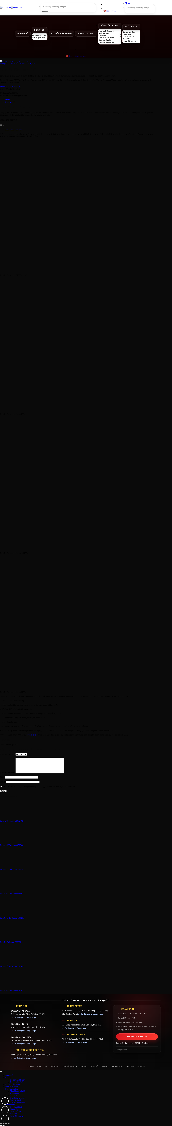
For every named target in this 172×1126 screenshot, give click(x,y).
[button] (127, 3)
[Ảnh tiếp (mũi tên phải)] (4, 1125)
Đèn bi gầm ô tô (38, 38)
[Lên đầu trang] (1, 1071)
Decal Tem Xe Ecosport (13, 130)
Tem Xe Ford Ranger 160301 (12, 869)
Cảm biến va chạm (17, 1098)
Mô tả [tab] (7, 100)
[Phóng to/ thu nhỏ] (1, 1123)
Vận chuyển (94, 1066)
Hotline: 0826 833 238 (137, 1037)
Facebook (119, 1043)
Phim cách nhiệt (86, 33)
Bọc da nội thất (16, 1107)
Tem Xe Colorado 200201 (10, 942)
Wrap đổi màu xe (130, 41)
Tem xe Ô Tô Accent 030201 (11, 991)
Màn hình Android (17, 1091)
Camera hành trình (106, 42)
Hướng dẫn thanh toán (69, 1066)
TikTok (137, 1043)
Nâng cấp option (109, 26)
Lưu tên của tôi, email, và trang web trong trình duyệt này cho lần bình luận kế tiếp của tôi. (39, 787)
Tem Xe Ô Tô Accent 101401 (12, 966)
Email (3, 782)
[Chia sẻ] (6, 1123)
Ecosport (31, 63)
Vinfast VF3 (141, 1066)
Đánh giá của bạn (7, 754)
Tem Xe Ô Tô (15, 63)
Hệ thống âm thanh (61, 33)
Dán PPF (13, 1114)
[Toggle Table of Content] (2, 125)
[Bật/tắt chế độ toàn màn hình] (4, 1123)
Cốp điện (13, 1096)
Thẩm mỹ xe (131, 27)
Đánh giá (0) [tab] (10, 102)
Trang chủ (22, 33)
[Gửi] (44, 11)
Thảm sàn (14, 1109)
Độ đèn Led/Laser (17, 1080)
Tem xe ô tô (31, 735)
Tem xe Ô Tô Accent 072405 (11, 821)
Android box (15, 1093)
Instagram (129, 1043)
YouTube (145, 1043)
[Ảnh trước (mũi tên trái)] (1, 1125)
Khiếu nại (105, 1066)
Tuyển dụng (54, 1066)
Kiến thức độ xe (117, 1066)
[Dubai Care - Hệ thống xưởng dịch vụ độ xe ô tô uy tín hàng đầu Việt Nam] (11, 8)
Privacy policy (42, 1066)
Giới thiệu (30, 1066)
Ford (24, 63)
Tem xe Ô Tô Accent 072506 (11, 845)
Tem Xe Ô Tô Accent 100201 (12, 918)
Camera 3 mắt (15, 1100)
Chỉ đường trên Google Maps (25, 1017)
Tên (2, 777)
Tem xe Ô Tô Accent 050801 (11, 894)
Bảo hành (83, 1066)
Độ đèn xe (39, 30)
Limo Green (130, 1066)
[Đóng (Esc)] (9, 1123)
